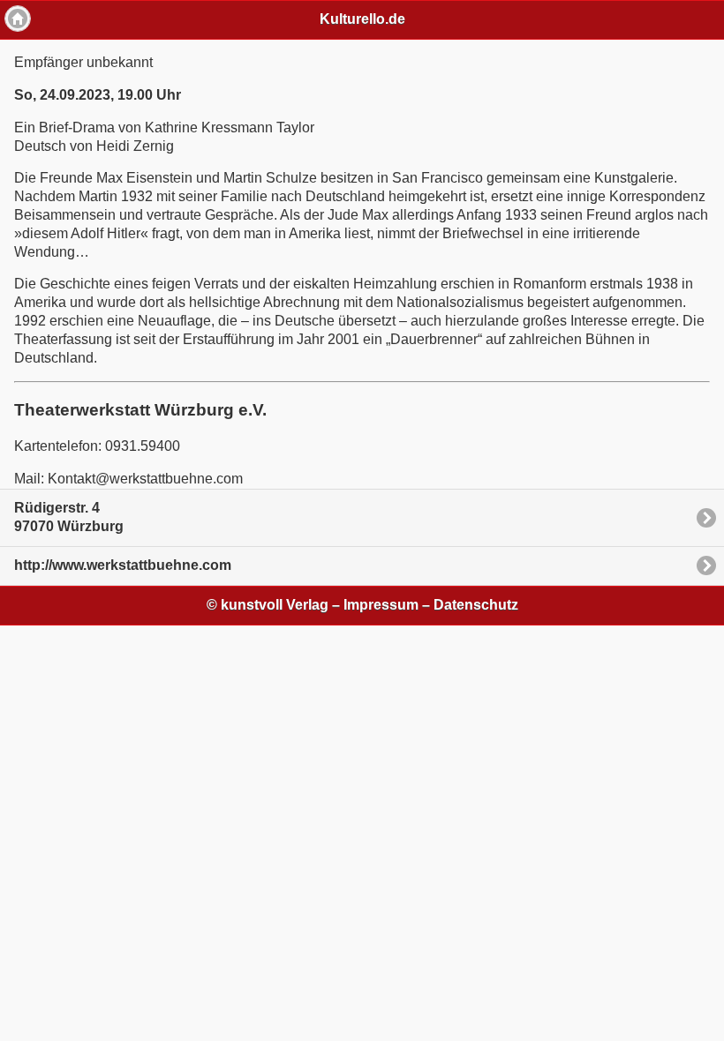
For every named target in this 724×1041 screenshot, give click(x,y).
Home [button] (17, 18)
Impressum (381, 604)
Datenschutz (476, 604)
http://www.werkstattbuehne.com (122, 565)
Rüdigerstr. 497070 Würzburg (69, 517)
